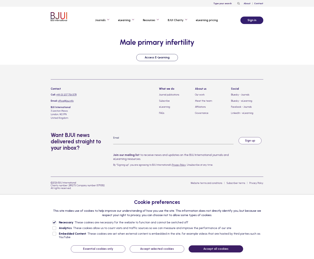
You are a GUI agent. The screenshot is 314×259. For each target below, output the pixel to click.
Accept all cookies (215, 248)
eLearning (164, 106)
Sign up (250, 140)
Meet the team (203, 100)
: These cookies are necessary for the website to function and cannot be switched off (123, 222)
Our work (200, 94)
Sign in (251, 20)
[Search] (238, 3)
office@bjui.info (66, 100)
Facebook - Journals (241, 106)
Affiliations (200, 106)
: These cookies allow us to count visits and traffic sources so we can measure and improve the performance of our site (145, 228)
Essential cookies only (98, 248)
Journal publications (169, 94)
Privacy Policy (179, 165)
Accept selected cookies (157, 248)
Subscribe (164, 100)
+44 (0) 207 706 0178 (66, 94)
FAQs (161, 113)
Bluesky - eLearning (241, 100)
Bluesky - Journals (240, 94)
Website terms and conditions (206, 183)
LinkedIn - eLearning (242, 113)
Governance (201, 113)
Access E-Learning (157, 57)
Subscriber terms (235, 183)
